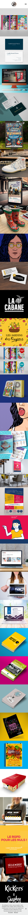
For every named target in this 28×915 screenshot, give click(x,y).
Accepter (10, 912)
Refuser (16, 912)
